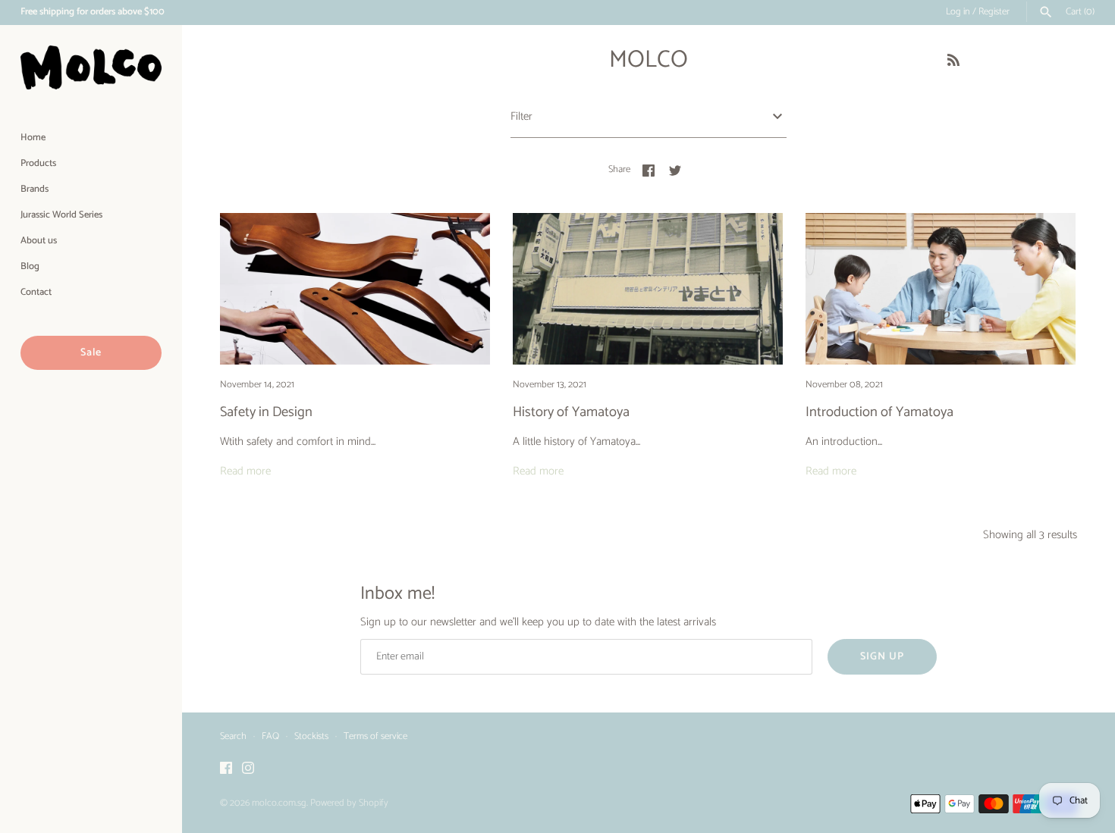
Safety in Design (266, 412)
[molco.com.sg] (91, 67)
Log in (958, 12)
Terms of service (375, 736)
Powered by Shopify (349, 803)
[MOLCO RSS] (953, 62)
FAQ (270, 736)
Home (33, 138)
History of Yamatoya (571, 412)
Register (994, 12)
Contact (36, 292)
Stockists (311, 736)
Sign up (882, 656)
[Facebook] (226, 769)
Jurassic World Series (61, 215)
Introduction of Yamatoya (879, 412)
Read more (245, 471)
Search (233, 736)
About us (38, 241)
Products (38, 163)
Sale (91, 353)
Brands (34, 189)
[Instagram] (248, 769)
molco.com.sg (279, 803)
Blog (29, 266)
